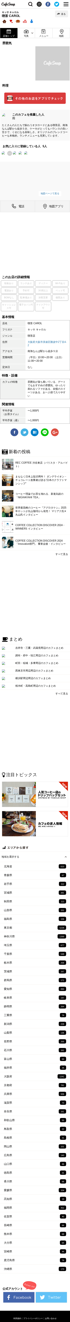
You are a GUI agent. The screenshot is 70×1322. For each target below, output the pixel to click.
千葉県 (34, 953)
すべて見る (61, 554)
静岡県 (34, 1006)
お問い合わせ (51, 1318)
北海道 (34, 866)
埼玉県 (34, 945)
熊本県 (34, 1233)
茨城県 (34, 971)
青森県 (34, 875)
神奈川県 (34, 936)
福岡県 (34, 1207)
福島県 (34, 918)
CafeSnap (8, 4)
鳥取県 (34, 1128)
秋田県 (34, 901)
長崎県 (34, 1225)
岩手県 (34, 883)
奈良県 (34, 1111)
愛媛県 (34, 1190)
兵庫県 (34, 1093)
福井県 (34, 1067)
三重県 (34, 1015)
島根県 (34, 1137)
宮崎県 (34, 1251)
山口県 (34, 1163)
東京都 (34, 927)
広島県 (34, 1155)
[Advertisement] (35, 244)
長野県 (34, 1041)
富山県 (34, 1058)
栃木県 (34, 962)
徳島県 (34, 1172)
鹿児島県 (34, 1260)
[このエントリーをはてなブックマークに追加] (34, 434)
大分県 (34, 1242)
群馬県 (34, 980)
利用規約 (17, 1318)
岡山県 (34, 1146)
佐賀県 (34, 1216)
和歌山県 (34, 1120)
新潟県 (34, 1023)
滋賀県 (34, 1102)
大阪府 (34, 1076)
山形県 (34, 910)
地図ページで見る (50, 193)
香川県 (34, 1181)
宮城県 (34, 892)
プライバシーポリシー (33, 1318)
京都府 (34, 1085)
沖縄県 (34, 1268)
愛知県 (34, 988)
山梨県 (34, 1032)
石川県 (34, 1050)
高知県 (34, 1198)
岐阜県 (34, 997)
